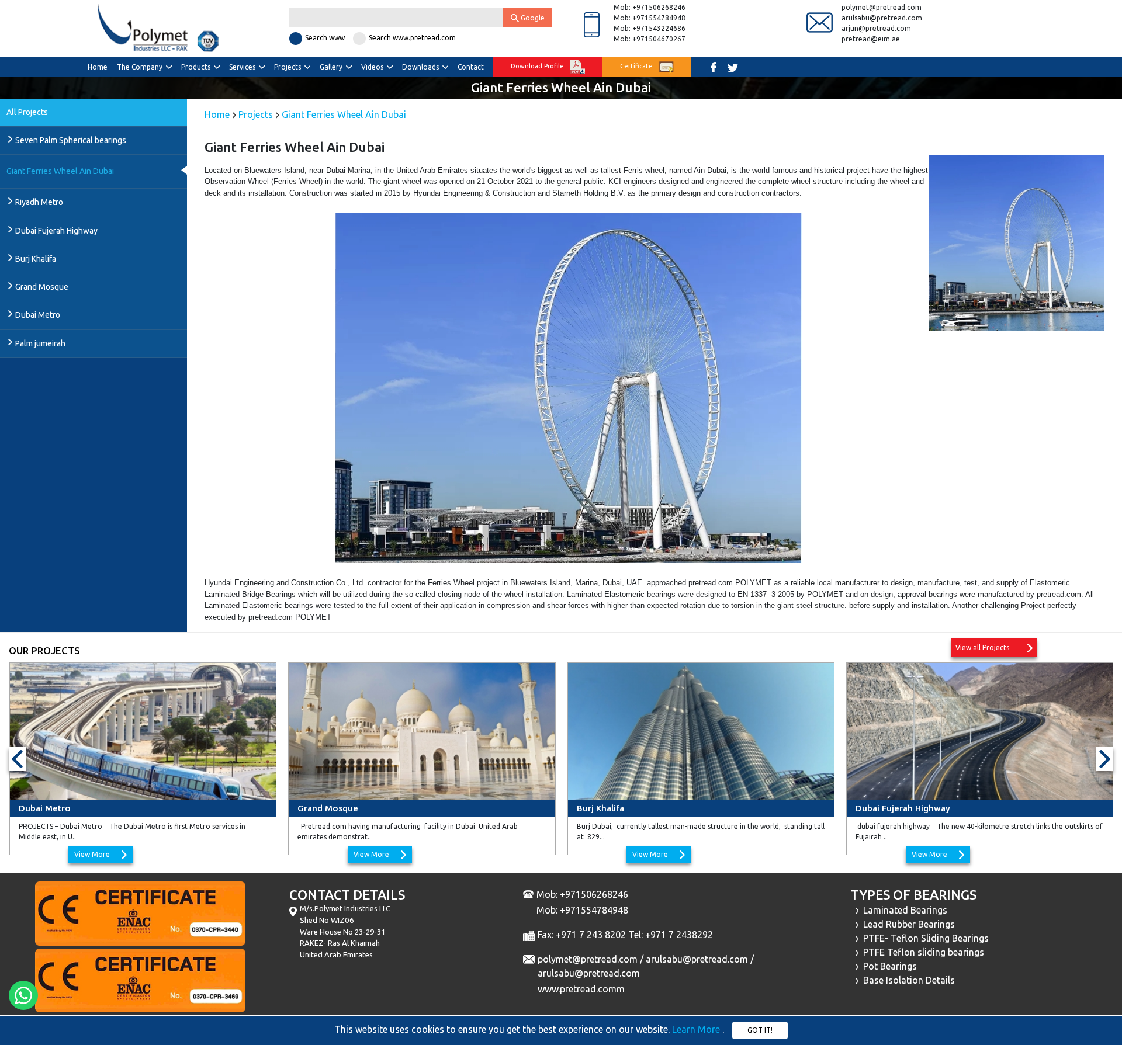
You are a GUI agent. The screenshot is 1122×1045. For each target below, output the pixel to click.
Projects (288, 67)
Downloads (421, 67)
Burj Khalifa (35, 258)
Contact (471, 67)
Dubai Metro (37, 315)
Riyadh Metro (39, 202)
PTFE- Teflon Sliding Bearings (923, 938)
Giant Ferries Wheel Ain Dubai (60, 171)
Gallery (332, 67)
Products (196, 67)
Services (243, 67)
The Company (140, 67)
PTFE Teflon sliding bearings (921, 952)
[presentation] (17, 759)
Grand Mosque (41, 286)
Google (532, 18)
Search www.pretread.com (412, 37)
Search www (325, 37)
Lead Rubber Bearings (906, 924)
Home (98, 67)
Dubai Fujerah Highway (56, 230)
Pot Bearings (887, 966)
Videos (373, 67)
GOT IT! (760, 1030)
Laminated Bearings (902, 910)
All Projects (27, 112)
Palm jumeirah (40, 343)
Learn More (697, 1029)
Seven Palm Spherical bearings (70, 140)
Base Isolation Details (906, 980)
